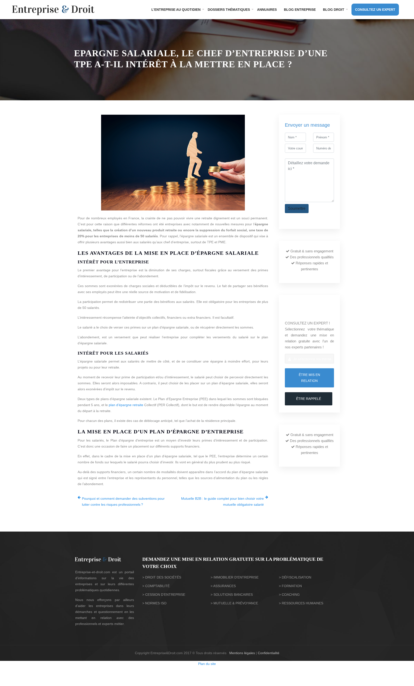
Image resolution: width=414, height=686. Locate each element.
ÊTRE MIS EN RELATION (309, 378)
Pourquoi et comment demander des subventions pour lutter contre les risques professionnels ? (123, 501)
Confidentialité (268, 653)
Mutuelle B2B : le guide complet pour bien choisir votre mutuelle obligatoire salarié (222, 501)
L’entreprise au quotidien (176, 9)
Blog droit (333, 9)
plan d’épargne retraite (126, 405)
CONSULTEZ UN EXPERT (375, 9)
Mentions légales (242, 653)
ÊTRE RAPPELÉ (308, 399)
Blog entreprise (300, 9)
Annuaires (267, 9)
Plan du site (207, 664)
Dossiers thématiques (229, 9)
